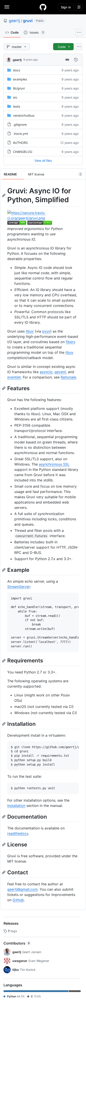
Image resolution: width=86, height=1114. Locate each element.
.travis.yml (20, 133)
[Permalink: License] (4, 844)
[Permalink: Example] (4, 570)
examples (20, 79)
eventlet (14, 377)
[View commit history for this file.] (76, 60)
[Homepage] (43, 7)
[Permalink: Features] (4, 388)
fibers (70, 342)
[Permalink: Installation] (4, 724)
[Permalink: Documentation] (4, 817)
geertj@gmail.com (22, 889)
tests (16, 106)
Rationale (68, 377)
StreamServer (18, 586)
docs (16, 70)
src (15, 97)
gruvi (28, 20)
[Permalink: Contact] (4, 872)
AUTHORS (20, 142)
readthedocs (17, 833)
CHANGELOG (22, 152)
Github (18, 900)
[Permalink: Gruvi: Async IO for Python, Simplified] (4, 195)
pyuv (46, 331)
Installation (16, 805)
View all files (43, 160)
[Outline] (80, 174)
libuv (30, 331)
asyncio (46, 372)
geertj (14, 20)
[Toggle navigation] (7, 7)
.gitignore (20, 124)
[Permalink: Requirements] (4, 661)
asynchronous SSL (54, 464)
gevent (60, 372)
